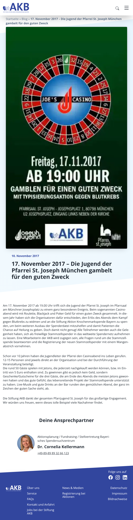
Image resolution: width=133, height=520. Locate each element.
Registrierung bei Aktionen (73, 495)
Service (32, 493)
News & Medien (72, 488)
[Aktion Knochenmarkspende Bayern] (16, 7)
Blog (25, 19)
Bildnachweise (117, 499)
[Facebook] (110, 477)
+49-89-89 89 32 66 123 (53, 453)
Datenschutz (118, 488)
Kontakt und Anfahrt (41, 504)
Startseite (12, 19)
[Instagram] (118, 477)
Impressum (119, 493)
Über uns (33, 488)
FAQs (30, 499)
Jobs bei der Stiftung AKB (40, 511)
